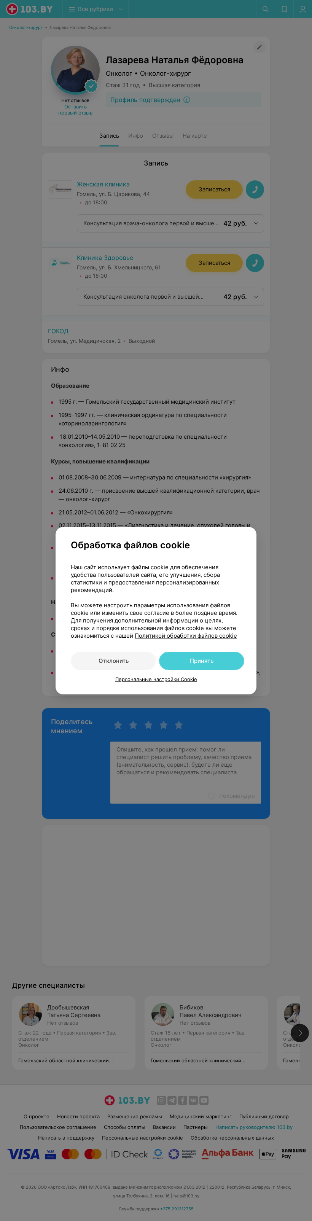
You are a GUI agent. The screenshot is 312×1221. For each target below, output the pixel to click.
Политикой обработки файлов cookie (186, 635)
